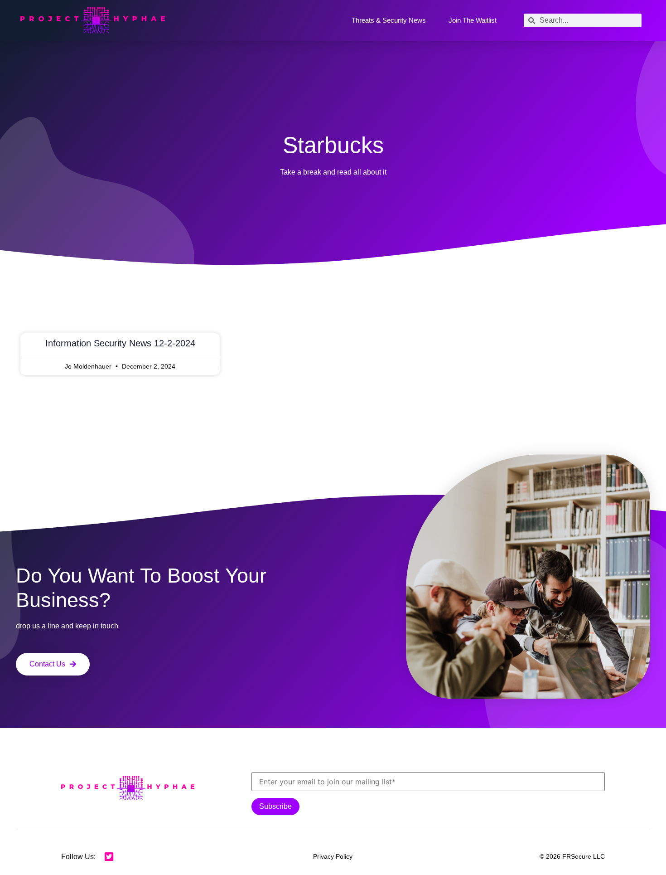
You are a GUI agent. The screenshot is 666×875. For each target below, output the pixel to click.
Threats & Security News (389, 20)
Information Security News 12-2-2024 (120, 343)
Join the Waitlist (473, 20)
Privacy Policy (332, 856)
